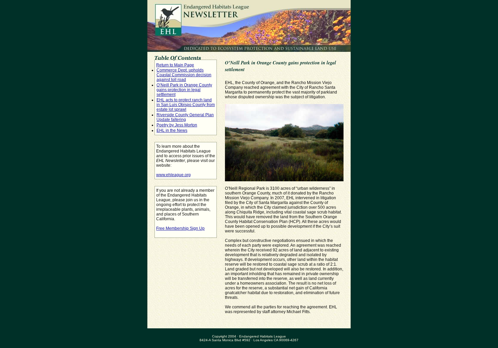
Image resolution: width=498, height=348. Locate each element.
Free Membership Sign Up (180, 228)
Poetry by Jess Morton (177, 125)
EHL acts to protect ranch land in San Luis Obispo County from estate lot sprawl (186, 105)
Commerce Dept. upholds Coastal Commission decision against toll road (184, 75)
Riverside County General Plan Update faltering (185, 117)
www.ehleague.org (173, 174)
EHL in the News (172, 130)
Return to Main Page (175, 65)
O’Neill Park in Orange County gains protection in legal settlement (184, 90)
